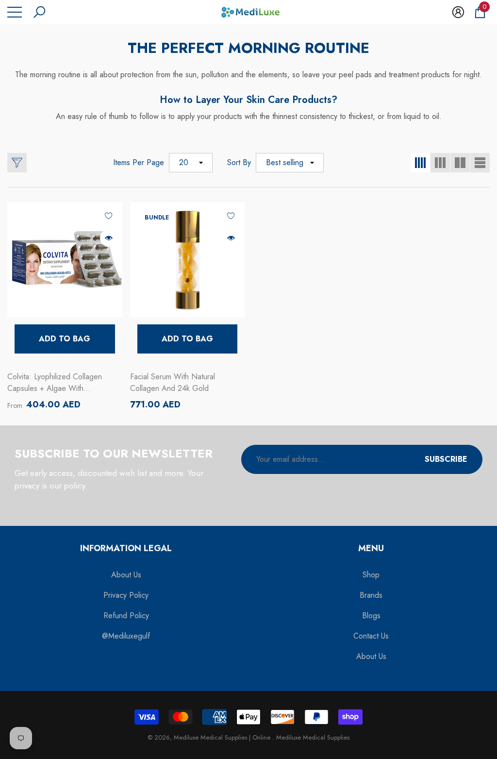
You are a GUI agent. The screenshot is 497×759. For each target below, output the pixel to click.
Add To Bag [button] (64, 338)
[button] (39, 12)
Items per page (138, 162)
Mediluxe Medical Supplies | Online (223, 737)
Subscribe (446, 459)
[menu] (14, 12)
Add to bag (187, 338)
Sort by (239, 162)
